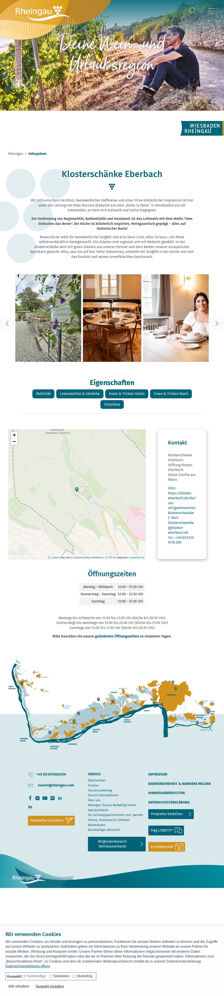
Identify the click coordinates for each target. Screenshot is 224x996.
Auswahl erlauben (50, 986)
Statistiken (61, 976)
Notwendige (36, 976)
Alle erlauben (18, 986)
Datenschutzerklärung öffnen (27, 966)
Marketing (84, 976)
